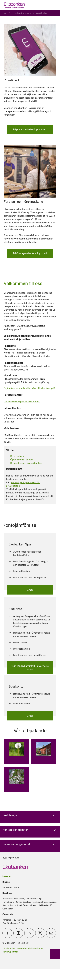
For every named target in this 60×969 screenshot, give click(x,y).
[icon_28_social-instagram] (18, 933)
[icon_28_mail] (51, 933)
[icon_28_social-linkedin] (29, 933)
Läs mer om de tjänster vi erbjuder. (22, 401)
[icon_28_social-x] (40, 933)
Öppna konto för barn (21, 459)
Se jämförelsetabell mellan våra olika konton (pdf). (30, 388)
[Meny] (55, 954)
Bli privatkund (17, 456)
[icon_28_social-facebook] (7, 933)
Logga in (6, 876)
